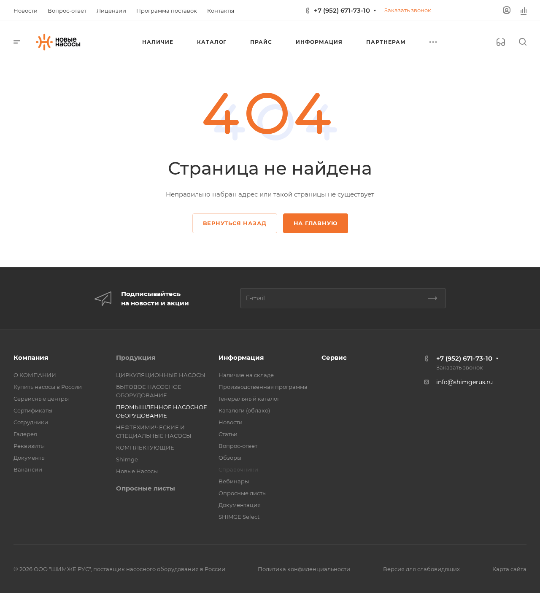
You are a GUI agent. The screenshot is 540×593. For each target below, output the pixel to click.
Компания (31, 357)
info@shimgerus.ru (464, 382)
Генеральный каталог (249, 398)
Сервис (334, 357)
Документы (30, 457)
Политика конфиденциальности (304, 569)
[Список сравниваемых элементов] (523, 10)
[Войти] (506, 10)
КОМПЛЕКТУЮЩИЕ (145, 447)
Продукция (135, 357)
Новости (231, 422)
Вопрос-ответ (238, 445)
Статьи (228, 434)
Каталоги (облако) (244, 410)
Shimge (127, 459)
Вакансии (28, 469)
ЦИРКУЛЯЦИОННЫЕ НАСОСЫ (160, 375)
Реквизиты (29, 445)
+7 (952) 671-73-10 (342, 10)
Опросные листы (145, 488)
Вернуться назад (235, 223)
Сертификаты (33, 410)
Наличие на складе (246, 375)
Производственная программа (263, 386)
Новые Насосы (137, 471)
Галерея (25, 434)
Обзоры (230, 457)
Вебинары (234, 481)
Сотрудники (31, 422)
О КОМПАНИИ (35, 375)
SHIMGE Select (239, 516)
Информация (241, 357)
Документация (240, 504)
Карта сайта (509, 569)
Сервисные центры (41, 398)
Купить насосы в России (48, 386)
